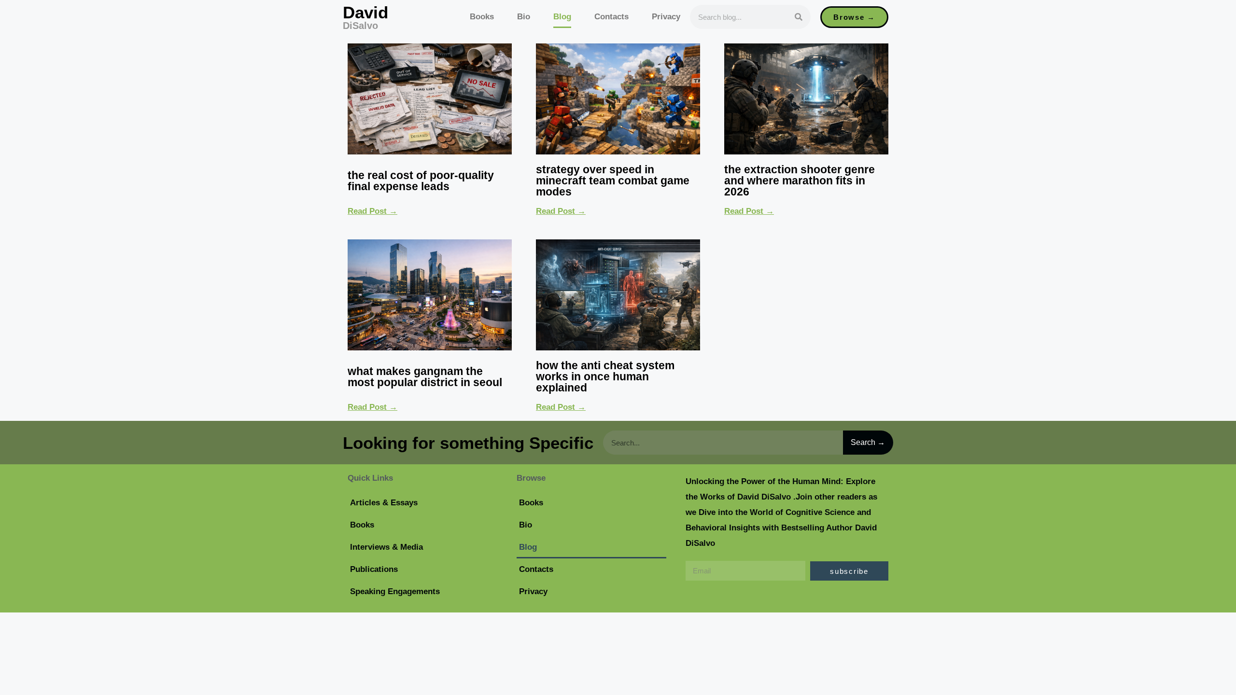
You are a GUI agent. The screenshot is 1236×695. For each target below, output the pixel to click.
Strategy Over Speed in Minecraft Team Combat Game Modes (612, 180)
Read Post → (372, 211)
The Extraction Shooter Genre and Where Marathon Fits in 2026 (799, 180)
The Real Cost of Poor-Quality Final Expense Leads (421, 181)
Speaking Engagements (395, 591)
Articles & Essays (384, 502)
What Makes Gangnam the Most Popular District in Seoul (425, 377)
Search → (868, 442)
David (365, 12)
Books (482, 16)
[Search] (799, 17)
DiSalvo (360, 25)
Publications (374, 569)
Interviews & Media (386, 547)
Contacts (611, 16)
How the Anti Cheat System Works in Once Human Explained (605, 376)
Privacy (666, 16)
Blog (562, 16)
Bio (523, 16)
